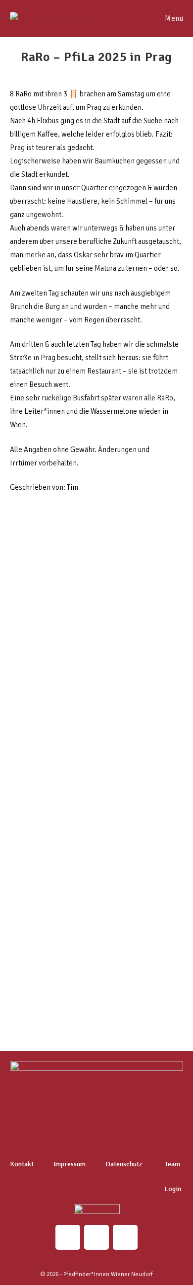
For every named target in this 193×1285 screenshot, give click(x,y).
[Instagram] (67, 1237)
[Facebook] (125, 1237)
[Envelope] (96, 1237)
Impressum (69, 1164)
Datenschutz (123, 1164)
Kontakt (22, 1164)
